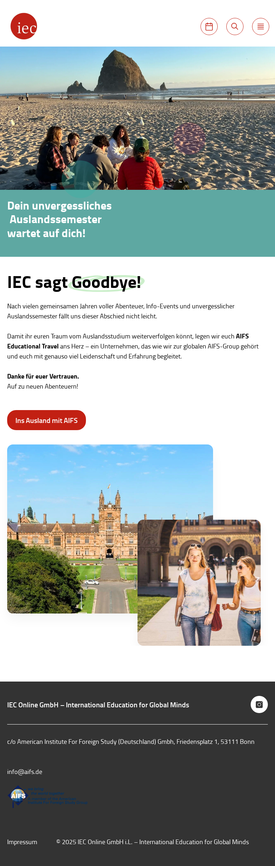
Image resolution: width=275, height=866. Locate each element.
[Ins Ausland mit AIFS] (209, 26)
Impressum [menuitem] (22, 841)
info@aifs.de (24, 771)
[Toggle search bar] (234, 26)
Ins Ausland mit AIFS (46, 420)
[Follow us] (259, 704)
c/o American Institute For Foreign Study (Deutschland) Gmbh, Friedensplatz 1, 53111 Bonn (131, 741)
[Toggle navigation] (260, 26)
